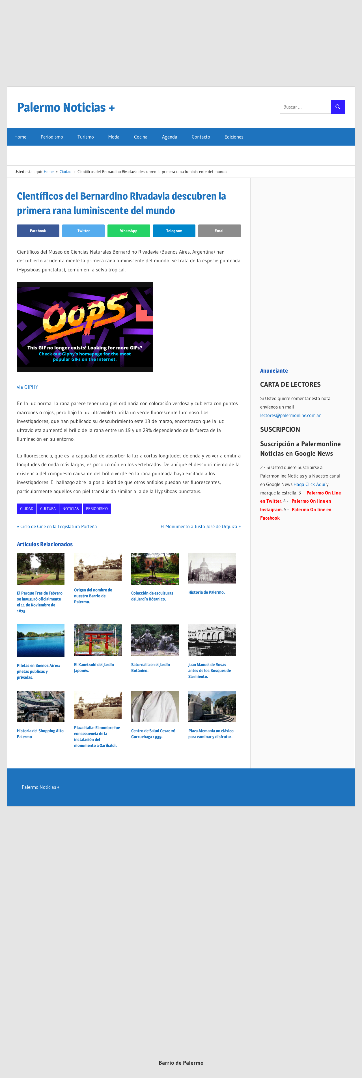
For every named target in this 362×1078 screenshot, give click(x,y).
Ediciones (234, 137)
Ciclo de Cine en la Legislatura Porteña (58, 526)
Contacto (201, 137)
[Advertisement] (181, 47)
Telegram (174, 230)
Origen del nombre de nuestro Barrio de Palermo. (93, 595)
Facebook (38, 230)
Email (220, 230)
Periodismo (52, 137)
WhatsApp (128, 230)
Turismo (85, 137)
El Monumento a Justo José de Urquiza (199, 526)
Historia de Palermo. (206, 592)
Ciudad (26, 508)
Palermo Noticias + (66, 107)
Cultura (48, 508)
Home (20, 137)
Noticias (71, 508)
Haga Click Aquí (309, 484)
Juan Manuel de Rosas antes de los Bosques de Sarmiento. (209, 670)
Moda (114, 137)
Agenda (169, 137)
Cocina (141, 137)
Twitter (83, 230)
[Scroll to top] (352, 1068)
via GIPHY (27, 387)
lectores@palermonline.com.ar (290, 415)
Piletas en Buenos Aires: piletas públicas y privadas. (38, 671)
